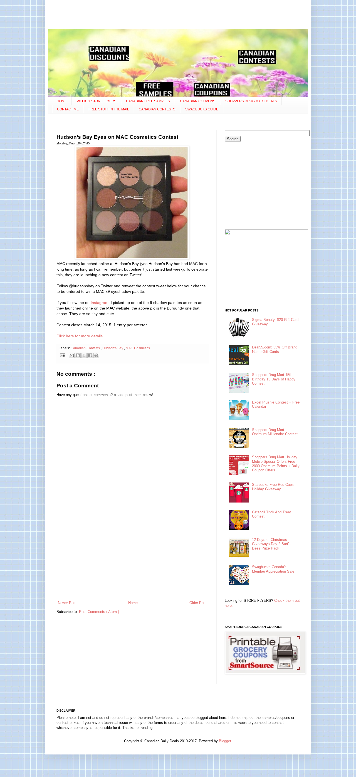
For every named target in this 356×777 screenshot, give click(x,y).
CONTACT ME (68, 109)
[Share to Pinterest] (96, 355)
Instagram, (100, 302)
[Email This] (72, 355)
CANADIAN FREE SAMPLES (148, 101)
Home (133, 603)
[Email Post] (62, 355)
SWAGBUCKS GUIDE (201, 109)
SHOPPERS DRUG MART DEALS (251, 101)
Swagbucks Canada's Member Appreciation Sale (273, 569)
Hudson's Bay (113, 348)
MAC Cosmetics (138, 348)
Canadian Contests (86, 348)
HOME (62, 101)
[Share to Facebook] (90, 355)
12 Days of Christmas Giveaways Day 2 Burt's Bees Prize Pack (271, 544)
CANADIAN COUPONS (197, 101)
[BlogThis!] (78, 355)
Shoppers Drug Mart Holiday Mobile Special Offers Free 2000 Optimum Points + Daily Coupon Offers (276, 463)
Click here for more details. (80, 336)
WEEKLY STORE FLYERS (96, 101)
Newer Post (67, 603)
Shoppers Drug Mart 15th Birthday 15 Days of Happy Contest (273, 379)
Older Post (198, 603)
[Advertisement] (178, 15)
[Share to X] (84, 355)
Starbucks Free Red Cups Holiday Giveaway (273, 486)
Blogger (225, 741)
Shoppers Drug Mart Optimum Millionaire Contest (275, 432)
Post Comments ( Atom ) (99, 612)
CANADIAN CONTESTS (157, 109)
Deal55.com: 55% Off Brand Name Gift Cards (274, 349)
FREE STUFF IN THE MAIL (108, 109)
